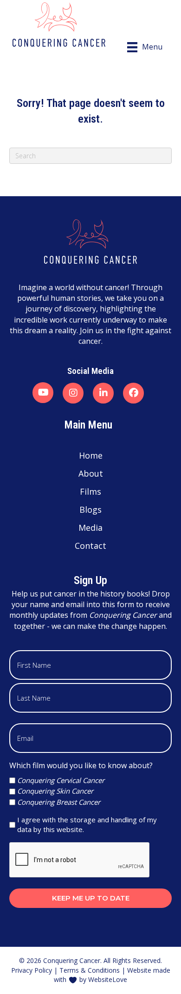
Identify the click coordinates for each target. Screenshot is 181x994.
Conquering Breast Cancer (58, 802)
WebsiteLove (107, 979)
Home (91, 455)
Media (90, 527)
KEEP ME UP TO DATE (90, 898)
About (90, 473)
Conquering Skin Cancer (55, 790)
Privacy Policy (31, 970)
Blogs (90, 509)
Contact (90, 545)
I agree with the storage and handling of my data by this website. (87, 824)
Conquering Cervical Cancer (60, 780)
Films (90, 491)
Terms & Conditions (89, 970)
